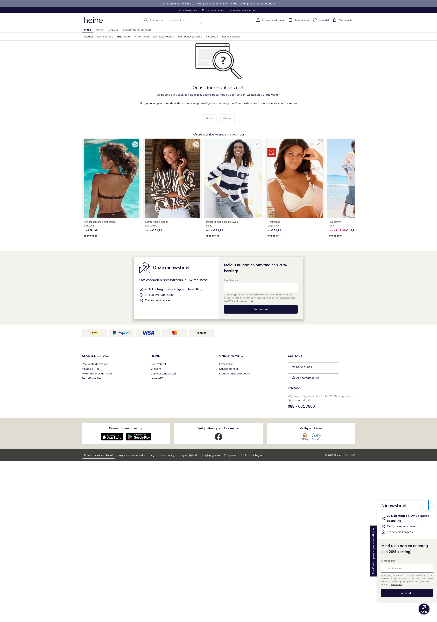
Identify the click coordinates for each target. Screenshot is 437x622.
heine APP (157, 378)
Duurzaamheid (228, 368)
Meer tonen (396, 584)
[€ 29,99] (233, 178)
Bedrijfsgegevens (210, 455)
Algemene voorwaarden (132, 455)
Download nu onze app (126, 428)
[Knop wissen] (198, 20)
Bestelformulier (91, 378)
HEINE (155, 356)
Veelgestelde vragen (95, 364)
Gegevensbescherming (162, 455)
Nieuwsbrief (158, 364)
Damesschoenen (163, 36)
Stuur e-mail (304, 368)
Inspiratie (212, 36)
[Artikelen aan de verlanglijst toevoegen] (135, 144)
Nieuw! (88, 36)
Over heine (226, 364)
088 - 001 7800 (301, 406)
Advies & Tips (91, 368)
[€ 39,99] (172, 178)
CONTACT (295, 356)
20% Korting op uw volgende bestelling (373, 553)
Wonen (99, 29)
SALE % (113, 29)
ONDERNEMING (231, 356)
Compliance (230, 455)
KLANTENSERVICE (96, 356)
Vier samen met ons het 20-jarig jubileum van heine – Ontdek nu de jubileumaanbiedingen (218, 3)
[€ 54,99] (111, 178)
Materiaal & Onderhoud (97, 373)
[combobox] (179, 20)
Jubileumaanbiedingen (136, 29)
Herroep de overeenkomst (98, 455)
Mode (87, 29)
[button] (351, 178)
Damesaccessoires (190, 36)
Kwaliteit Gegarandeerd (234, 373)
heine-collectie (231, 36)
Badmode (123, 36)
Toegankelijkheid (188, 455)
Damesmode (105, 36)
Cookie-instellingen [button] (251, 455)
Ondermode (141, 36)
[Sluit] (433, 505)
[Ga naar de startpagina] (93, 20)
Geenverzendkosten (163, 373)
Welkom (156, 368)
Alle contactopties (307, 377)
